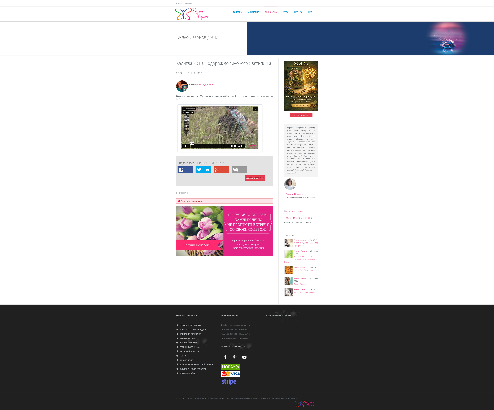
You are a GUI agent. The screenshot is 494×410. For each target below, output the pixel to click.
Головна (237, 12)
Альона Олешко (294, 193)
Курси (285, 12)
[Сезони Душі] (307, 406)
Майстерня (253, 12)
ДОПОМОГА (188, 3)
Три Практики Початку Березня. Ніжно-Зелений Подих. (299, 259)
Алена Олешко (300, 240)
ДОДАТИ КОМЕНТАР (255, 178)
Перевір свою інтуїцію (298, 217)
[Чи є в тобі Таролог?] (293, 212)
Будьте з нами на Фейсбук (278, 315)
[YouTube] (244, 357)
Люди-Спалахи (300, 284)
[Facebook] (225, 357)
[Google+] (235, 357)
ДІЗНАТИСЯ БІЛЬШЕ (301, 115)
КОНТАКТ (179, 3)
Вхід (310, 12)
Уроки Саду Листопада (303, 270)
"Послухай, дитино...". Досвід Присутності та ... (306, 244)
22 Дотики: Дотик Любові (304, 292)
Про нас (298, 12)
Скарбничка (271, 12)
